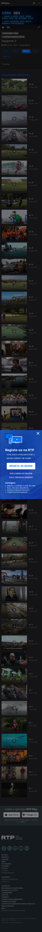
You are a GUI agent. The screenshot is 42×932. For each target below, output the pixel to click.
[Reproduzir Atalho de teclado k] (3, 929)
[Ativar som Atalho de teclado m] (8, 929)
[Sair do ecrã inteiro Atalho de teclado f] (38, 929)
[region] (21, 466)
